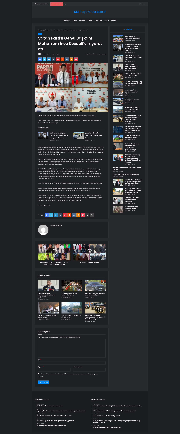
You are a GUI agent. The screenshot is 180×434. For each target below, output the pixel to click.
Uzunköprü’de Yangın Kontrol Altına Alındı (71, 316)
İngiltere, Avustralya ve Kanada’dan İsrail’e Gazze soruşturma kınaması (59, 135)
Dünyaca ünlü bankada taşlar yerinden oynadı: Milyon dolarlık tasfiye (133, 128)
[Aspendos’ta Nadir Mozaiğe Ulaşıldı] (118, 209)
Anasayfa (66, 20)
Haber (75, 20)
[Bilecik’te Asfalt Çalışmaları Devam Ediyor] (48, 307)
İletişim (114, 20)
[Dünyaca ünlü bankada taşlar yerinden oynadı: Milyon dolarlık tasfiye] (118, 129)
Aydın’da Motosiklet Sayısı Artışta (132, 100)
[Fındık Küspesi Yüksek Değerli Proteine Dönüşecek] (118, 200)
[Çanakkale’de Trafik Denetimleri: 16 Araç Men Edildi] (78, 135)
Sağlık (90, 20)
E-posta (41, 367)
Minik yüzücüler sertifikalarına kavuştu (132, 37)
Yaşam (106, 20)
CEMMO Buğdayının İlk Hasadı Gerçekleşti (132, 136)
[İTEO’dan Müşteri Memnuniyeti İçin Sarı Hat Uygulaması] (48, 285)
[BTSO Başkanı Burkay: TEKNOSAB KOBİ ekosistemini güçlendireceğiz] (118, 146)
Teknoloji (98, 20)
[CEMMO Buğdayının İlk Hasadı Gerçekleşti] (118, 138)
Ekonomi (82, 20)
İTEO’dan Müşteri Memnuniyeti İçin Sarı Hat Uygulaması (47, 295)
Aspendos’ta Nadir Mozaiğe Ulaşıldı (131, 208)
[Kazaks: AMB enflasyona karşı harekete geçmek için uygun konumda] (118, 182)
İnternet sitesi (77, 367)
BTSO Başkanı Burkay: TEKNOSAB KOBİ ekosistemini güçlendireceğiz (132, 147)
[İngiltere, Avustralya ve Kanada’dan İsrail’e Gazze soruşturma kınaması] (43, 135)
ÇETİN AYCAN (45, 54)
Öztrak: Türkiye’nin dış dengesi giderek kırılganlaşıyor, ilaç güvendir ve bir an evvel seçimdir (133, 159)
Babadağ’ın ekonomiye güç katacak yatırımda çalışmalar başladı (133, 191)
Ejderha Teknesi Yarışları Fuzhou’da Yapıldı (70, 294)
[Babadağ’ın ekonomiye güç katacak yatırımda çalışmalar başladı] (118, 191)
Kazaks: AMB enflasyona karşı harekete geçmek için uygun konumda (133, 182)
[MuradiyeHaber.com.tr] (90, 11)
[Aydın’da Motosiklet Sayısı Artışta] (118, 101)
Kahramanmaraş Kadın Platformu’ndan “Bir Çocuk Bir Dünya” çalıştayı (95, 317)
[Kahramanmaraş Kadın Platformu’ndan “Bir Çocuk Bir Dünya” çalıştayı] (95, 307)
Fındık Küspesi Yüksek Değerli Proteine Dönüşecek (132, 200)
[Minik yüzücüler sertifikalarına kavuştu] (118, 38)
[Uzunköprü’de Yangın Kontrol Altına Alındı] (72, 307)
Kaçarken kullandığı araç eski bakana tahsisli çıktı (95, 294)
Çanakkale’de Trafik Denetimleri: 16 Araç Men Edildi (79, 4)
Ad (39, 360)
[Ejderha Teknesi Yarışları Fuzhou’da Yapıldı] (72, 285)
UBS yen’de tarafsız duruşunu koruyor (126, 175)
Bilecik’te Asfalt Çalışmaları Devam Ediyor (47, 316)
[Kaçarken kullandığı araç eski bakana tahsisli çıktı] (95, 285)
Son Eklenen (127, 29)
